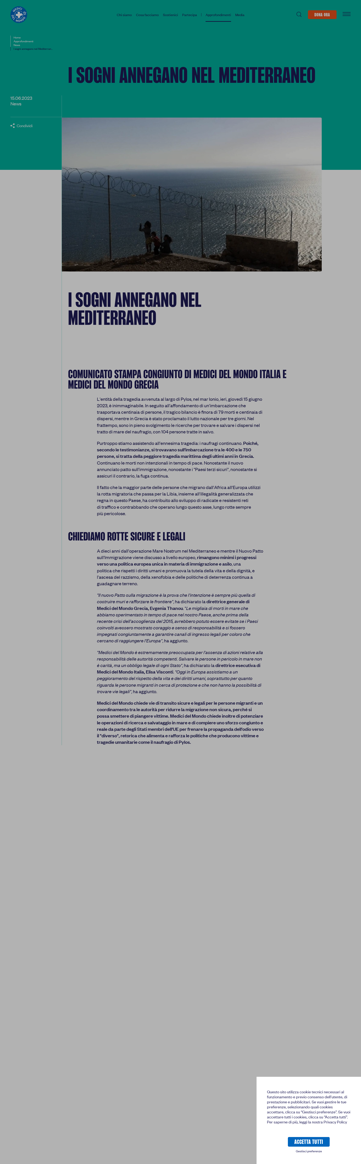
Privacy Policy (335, 1121)
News (15, 103)
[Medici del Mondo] (18, 14)
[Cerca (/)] (299, 14)
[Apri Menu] (347, 14)
